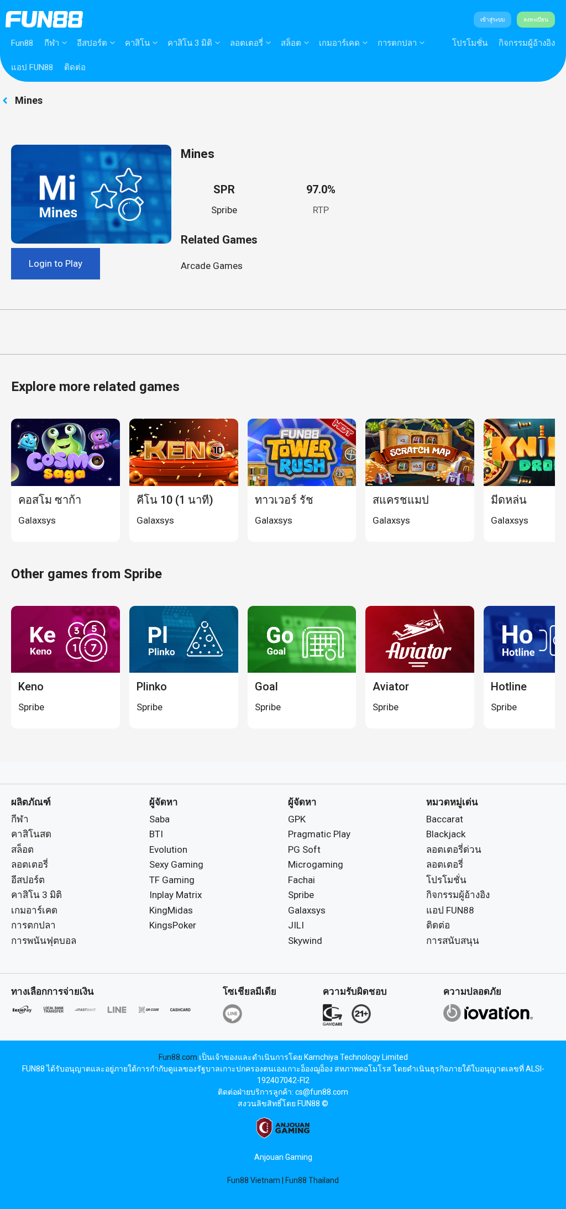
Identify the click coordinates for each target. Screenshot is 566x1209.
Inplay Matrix (175, 894)
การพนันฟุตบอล (43, 940)
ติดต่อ (75, 67)
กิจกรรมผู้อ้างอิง (527, 43)
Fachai (301, 879)
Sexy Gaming (176, 864)
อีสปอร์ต (92, 43)
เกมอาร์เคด (339, 43)
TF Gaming (172, 879)
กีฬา (51, 43)
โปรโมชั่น (470, 43)
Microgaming (315, 864)
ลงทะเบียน (535, 20)
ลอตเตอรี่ (246, 43)
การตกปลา (397, 43)
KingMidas (171, 910)
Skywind (305, 940)
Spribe (224, 209)
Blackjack (445, 834)
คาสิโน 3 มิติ (189, 43)
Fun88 (22, 43)
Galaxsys (307, 910)
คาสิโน (137, 43)
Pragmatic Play (319, 834)
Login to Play (55, 263)
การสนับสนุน (452, 940)
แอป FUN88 (32, 67)
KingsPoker (172, 925)
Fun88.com (178, 1057)
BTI (156, 834)
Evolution (168, 849)
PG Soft (304, 849)
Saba (159, 819)
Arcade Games (212, 265)
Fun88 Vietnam (253, 1180)
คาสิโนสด (31, 834)
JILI (296, 925)
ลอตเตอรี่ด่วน (453, 849)
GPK (297, 819)
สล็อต (291, 43)
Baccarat (444, 819)
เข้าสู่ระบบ (492, 20)
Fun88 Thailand (312, 1180)
